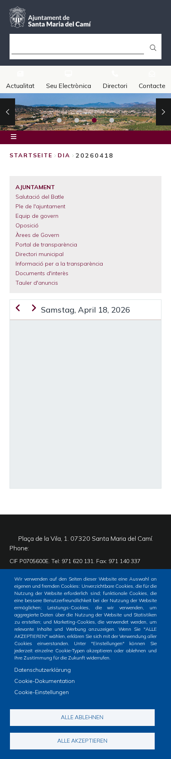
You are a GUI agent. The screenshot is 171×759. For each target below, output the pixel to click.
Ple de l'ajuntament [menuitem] (40, 206)
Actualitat (20, 86)
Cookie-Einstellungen (41, 692)
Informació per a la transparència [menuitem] (59, 263)
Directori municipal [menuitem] (40, 254)
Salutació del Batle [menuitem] (40, 196)
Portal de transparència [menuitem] (46, 244)
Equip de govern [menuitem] (37, 215)
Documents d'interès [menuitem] (42, 273)
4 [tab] (111, 120)
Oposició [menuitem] (27, 225)
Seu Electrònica (68, 86)
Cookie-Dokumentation (44, 681)
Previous (7, 111)
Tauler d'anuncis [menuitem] (37, 282)
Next (163, 111)
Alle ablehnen (82, 717)
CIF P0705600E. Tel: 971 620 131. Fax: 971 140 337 (75, 561)
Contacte (152, 86)
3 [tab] (94, 120)
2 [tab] (76, 120)
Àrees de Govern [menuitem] (37, 235)
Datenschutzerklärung (42, 669)
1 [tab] (59, 120)
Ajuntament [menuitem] (35, 187)
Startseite (31, 155)
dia (64, 155)
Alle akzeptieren (82, 740)
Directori (115, 86)
